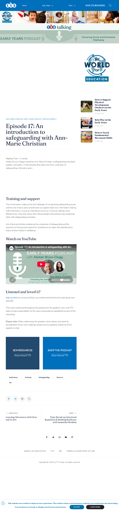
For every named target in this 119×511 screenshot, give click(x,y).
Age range (46, 5)
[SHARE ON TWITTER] (15, 399)
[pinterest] (72, 437)
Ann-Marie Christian (14, 119)
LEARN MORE (95, 507)
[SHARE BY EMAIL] (22, 399)
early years (13, 377)
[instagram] (60, 437)
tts (10, 383)
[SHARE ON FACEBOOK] (9, 399)
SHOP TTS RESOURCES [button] (95, 5)
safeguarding (44, 377)
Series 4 (60, 377)
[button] (29, 399)
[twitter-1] (53, 437)
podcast (28, 377)
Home (24, 5)
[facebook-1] (47, 437)
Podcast (38, 119)
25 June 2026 (99, 114)
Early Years (29, 119)
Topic (70, 5)
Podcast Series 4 (49, 119)
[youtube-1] (66, 437)
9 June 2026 (99, 126)
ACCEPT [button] (77, 507)
